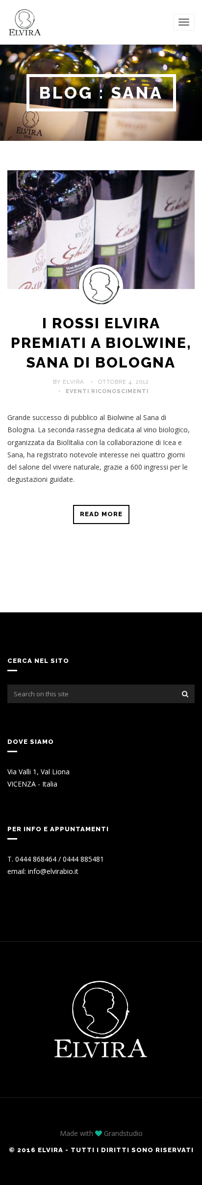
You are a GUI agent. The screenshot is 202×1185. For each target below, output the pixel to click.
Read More (101, 514)
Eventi (77, 391)
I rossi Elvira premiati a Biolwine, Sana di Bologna (101, 343)
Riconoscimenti (120, 391)
